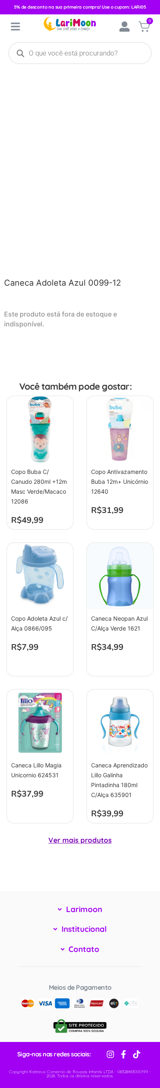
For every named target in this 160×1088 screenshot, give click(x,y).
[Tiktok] (136, 1054)
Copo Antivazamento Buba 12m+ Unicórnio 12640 (119, 481)
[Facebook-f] (123, 1054)
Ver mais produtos (80, 840)
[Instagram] (110, 1054)
